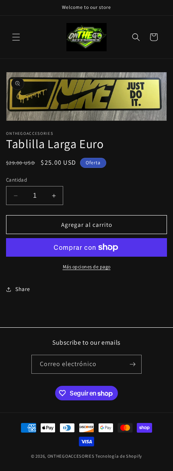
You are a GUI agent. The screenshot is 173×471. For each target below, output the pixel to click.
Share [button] (22, 289)
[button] (16, 37)
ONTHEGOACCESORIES (71, 456)
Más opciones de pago (87, 267)
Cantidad (16, 179)
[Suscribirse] (132, 364)
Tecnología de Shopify (118, 456)
